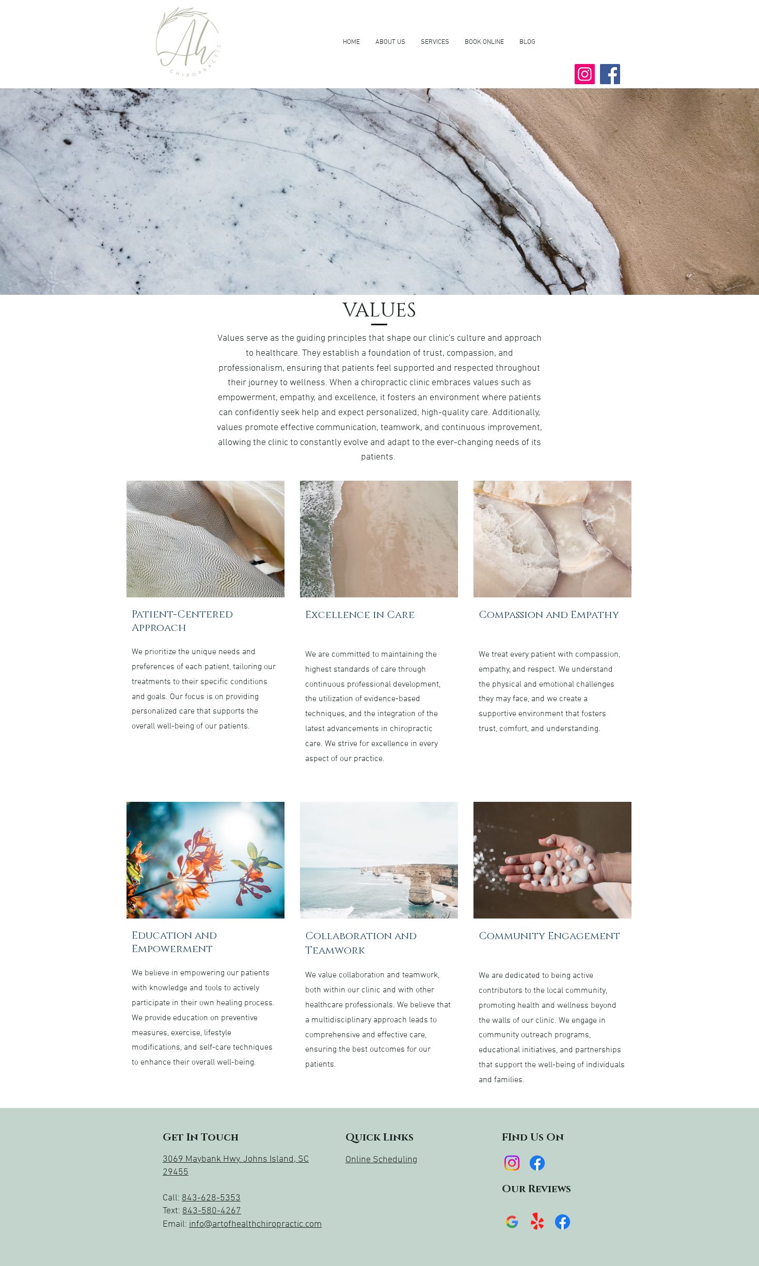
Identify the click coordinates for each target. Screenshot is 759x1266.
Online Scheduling (381, 1159)
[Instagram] (585, 74)
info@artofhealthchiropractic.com (255, 1224)
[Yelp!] (537, 1222)
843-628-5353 (211, 1198)
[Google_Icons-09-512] (512, 1222)
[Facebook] (610, 74)
